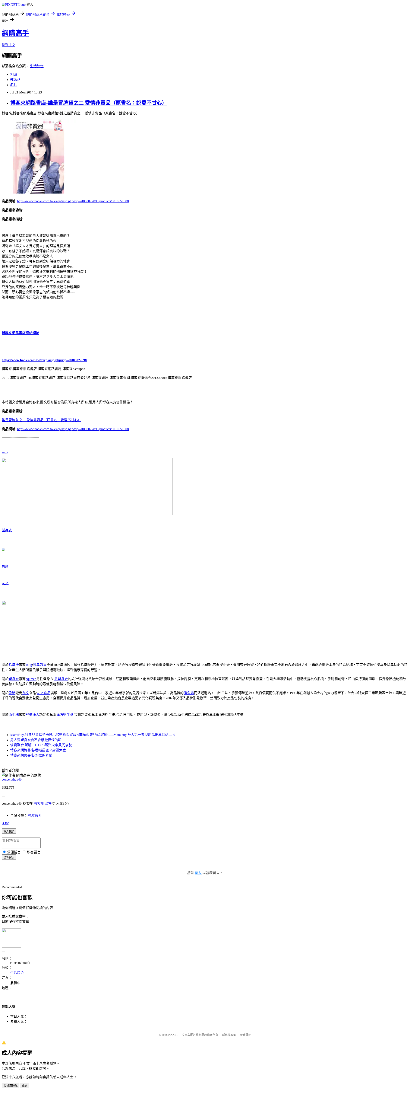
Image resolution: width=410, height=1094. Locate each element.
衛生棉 (14, 715)
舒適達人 (32, 715)
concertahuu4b (12, 779)
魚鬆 (5, 566)
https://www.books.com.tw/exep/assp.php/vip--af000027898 (44, 360)
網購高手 (15, 33)
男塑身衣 (61, 679)
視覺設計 (35, 815)
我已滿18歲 (10, 1085)
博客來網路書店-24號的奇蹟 (31, 755)
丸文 (5, 583)
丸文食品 (43, 693)
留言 (48, 803)
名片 (13, 85)
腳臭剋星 (40, 665)
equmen (31, 679)
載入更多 (9, 831)
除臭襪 (14, 665)
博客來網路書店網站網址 (20, 333)
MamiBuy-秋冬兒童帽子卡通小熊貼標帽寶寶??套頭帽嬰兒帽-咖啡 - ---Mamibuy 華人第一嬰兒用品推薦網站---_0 (92, 735)
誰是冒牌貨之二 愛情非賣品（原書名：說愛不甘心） (41, 420)
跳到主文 (8, 45)
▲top (5, 823)
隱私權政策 (229, 1034)
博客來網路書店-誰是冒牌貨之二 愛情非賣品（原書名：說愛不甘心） (88, 103)
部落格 (15, 80)
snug (5, 452)
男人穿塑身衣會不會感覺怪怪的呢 (36, 740)
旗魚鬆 (189, 693)
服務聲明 (245, 1034)
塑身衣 (7, 530)
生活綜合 (37, 66)
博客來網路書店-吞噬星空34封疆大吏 (38, 750)
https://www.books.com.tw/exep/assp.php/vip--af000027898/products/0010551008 (73, 201)
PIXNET (173, 1034)
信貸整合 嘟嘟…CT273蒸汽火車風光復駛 (41, 745)
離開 (24, 1085)
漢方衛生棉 (64, 715)
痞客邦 (39, 803)
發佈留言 (9, 857)
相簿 (13, 74)
